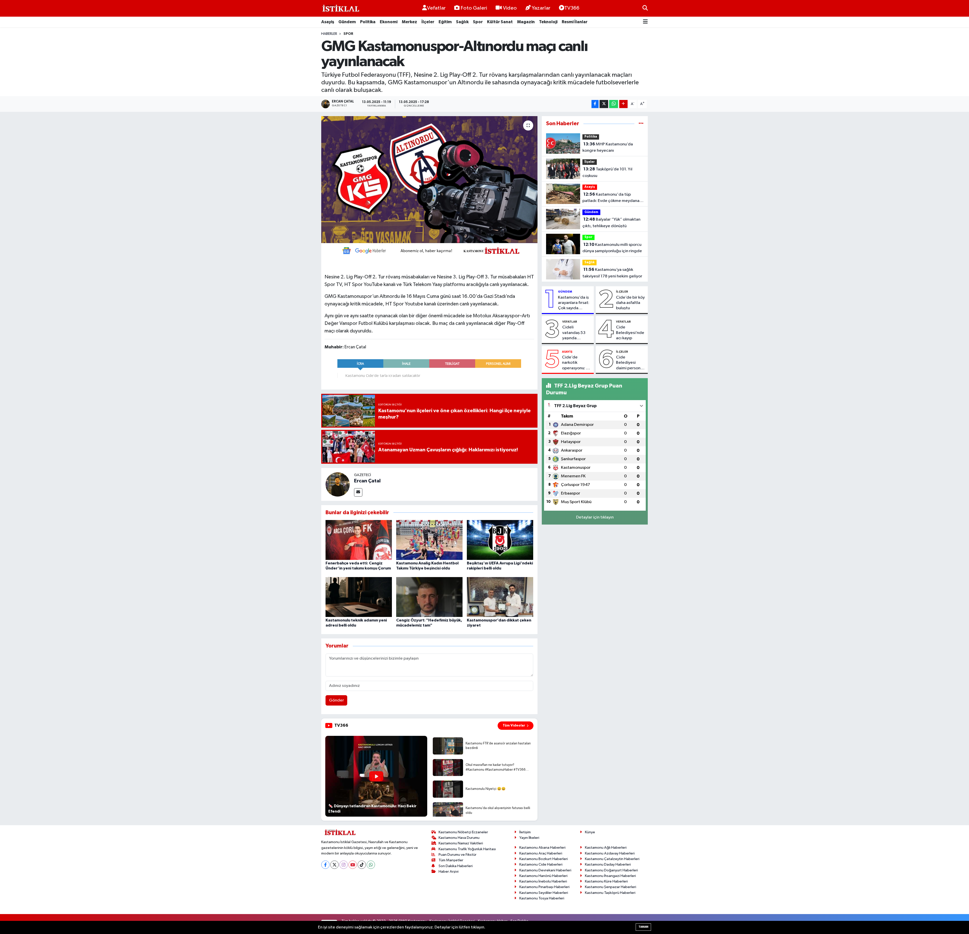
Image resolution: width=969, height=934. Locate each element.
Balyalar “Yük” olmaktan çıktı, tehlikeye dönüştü (611, 222)
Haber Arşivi (449, 871)
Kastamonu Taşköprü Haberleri (610, 893)
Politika (367, 22)
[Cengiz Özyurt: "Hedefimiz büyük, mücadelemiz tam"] (429, 597)
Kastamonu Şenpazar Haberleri (610, 887)
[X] (334, 865)
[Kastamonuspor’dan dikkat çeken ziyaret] (500, 597)
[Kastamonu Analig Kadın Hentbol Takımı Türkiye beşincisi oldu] (429, 540)
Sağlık (462, 22)
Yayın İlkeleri (529, 838)
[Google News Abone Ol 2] (429, 250)
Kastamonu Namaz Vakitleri (461, 843)
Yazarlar (541, 8)
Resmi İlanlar (574, 22)
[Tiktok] (362, 865)
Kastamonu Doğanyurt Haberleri (611, 870)
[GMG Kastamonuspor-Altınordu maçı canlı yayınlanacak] (429, 179)
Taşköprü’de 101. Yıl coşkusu (607, 172)
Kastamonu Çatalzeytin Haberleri (612, 859)
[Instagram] (343, 865)
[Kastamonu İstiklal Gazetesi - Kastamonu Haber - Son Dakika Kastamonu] (340, 8)
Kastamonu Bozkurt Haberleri (543, 859)
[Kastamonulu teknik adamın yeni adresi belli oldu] (359, 597)
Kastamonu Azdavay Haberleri (610, 853)
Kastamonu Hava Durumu (459, 838)
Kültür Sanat (500, 22)
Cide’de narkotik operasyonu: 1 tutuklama (575, 363)
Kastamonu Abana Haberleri (542, 847)
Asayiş (327, 22)
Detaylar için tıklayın (595, 517)
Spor (478, 22)
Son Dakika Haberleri (456, 866)
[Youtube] (352, 865)
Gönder (336, 700)
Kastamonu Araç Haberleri (540, 853)
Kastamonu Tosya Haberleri (541, 898)
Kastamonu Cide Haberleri (540, 864)
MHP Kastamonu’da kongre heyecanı (607, 147)
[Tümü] (641, 123)
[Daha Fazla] (623, 104)
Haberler (329, 34)
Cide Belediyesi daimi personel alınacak (630, 363)
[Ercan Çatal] (338, 484)
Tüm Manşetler (451, 860)
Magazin (526, 22)
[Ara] (645, 8)
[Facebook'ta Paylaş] (595, 104)
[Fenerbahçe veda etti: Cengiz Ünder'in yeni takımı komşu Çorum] (359, 540)
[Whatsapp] (371, 865)
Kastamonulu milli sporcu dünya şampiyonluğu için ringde (612, 247)
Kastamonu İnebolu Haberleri (543, 881)
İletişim (525, 832)
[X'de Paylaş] (604, 104)
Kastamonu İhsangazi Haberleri (610, 876)
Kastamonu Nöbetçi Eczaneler (463, 832)
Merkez (409, 22)
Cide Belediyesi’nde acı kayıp (630, 332)
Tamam (643, 926)
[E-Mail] (358, 492)
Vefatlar (436, 8)
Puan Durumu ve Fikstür (457, 855)
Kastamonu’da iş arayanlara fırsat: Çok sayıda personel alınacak (574, 303)
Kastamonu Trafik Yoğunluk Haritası (467, 849)
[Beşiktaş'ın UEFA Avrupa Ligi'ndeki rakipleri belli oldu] (500, 540)
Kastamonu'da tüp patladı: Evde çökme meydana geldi (610, 198)
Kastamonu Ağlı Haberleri (606, 847)
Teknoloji (548, 22)
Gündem (347, 22)
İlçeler (427, 22)
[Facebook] (325, 865)
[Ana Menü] (645, 22)
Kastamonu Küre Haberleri (606, 881)
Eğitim (445, 22)
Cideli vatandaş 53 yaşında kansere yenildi (576, 333)
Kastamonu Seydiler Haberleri (543, 893)
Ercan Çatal (367, 480)
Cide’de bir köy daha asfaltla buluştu (630, 302)
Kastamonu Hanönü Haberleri (543, 876)
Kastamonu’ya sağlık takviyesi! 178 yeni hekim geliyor (612, 272)
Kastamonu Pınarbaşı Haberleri (544, 887)
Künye (590, 832)
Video (510, 8)
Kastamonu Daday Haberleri (608, 864)
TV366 (571, 8)
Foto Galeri (474, 8)
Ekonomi (388, 22)
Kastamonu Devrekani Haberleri (545, 870)
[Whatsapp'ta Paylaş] (613, 104)
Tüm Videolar (514, 725)
